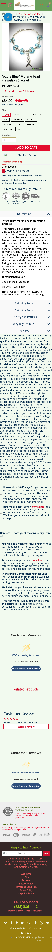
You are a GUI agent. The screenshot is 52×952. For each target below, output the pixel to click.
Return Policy (26, 890)
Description (24, 214)
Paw (18, 129)
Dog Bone (8, 129)
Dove (6, 120)
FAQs (26, 877)
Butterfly (31, 120)
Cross (16, 115)
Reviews (24, 330)
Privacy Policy (26, 883)
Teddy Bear (17, 120)
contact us (36, 560)
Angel (26, 115)
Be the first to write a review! (26, 668)
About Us (26, 873)
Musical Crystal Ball (13, 124)
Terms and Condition (26, 887)
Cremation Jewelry (29, 14)
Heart (6, 115)
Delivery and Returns (24, 317)
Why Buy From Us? (24, 324)
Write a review (26, 726)
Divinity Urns (21, 928)
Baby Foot (38, 115)
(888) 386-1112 (26, 907)
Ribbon (30, 124)
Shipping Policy (24, 303)
